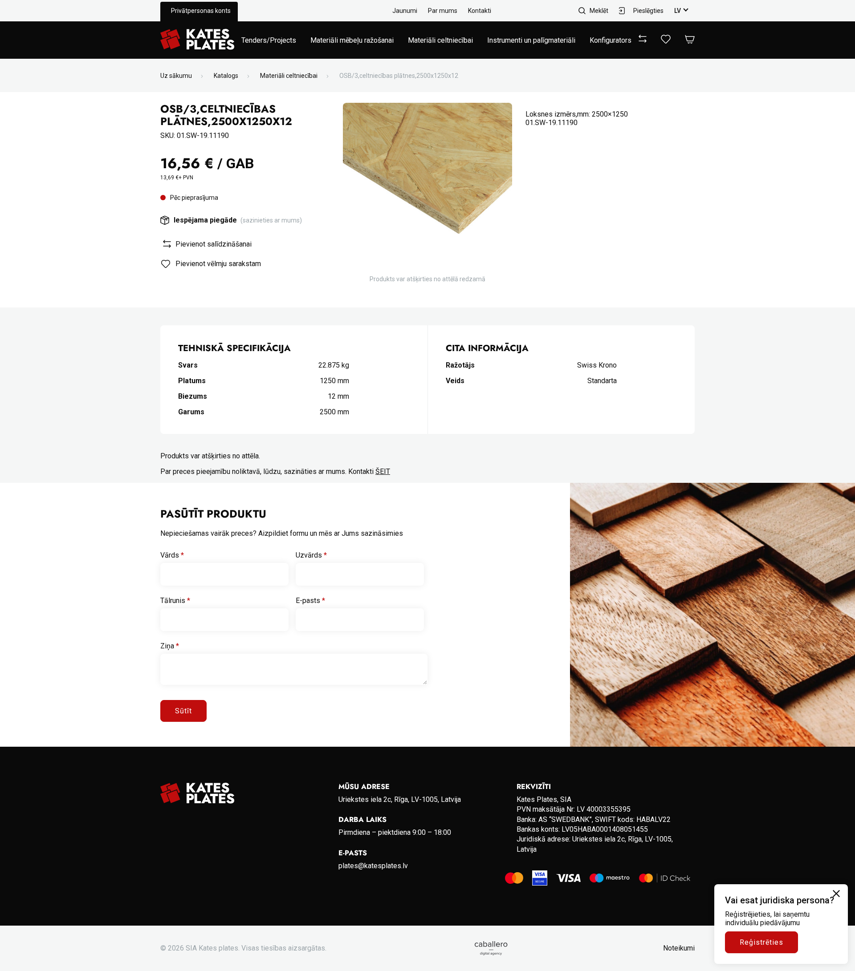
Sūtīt (183, 711)
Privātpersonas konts (201, 10)
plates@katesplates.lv (373, 866)
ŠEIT (382, 471)
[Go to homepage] (197, 40)
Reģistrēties (761, 942)
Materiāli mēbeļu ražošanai (352, 40)
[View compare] (643, 40)
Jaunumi (404, 10)
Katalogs (226, 75)
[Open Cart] (690, 40)
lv (677, 10)
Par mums (442, 10)
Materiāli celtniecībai (440, 40)
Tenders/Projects (268, 40)
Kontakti (479, 10)
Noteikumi (679, 948)
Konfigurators (610, 40)
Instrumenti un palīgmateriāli (531, 40)
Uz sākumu (176, 75)
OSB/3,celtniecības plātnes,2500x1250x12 (398, 75)
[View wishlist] (666, 41)
